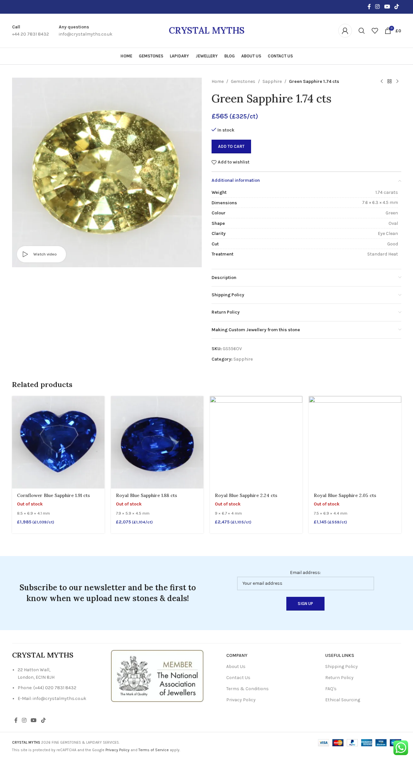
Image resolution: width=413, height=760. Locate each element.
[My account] (345, 30)
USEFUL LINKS (339, 655)
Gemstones (243, 81)
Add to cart (231, 146)
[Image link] (157, 675)
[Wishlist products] (374, 30)
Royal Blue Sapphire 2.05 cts (345, 495)
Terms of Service (153, 750)
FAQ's (331, 688)
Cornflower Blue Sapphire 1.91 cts (53, 495)
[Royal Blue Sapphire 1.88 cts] (157, 442)
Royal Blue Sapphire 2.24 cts (246, 495)
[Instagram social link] (377, 7)
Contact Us (238, 677)
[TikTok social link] (396, 7)
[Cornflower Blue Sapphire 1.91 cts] (58, 442)
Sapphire (272, 81)
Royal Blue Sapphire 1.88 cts (146, 495)
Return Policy (339, 677)
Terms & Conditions (247, 688)
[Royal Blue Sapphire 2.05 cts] (355, 442)
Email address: (305, 572)
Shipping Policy (341, 666)
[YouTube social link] (387, 7)
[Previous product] (382, 81)
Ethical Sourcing (342, 700)
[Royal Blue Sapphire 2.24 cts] (256, 442)
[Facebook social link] (369, 7)
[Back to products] (389, 81)
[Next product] (397, 81)
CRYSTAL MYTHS (207, 30)
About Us (236, 666)
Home (218, 81)
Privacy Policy (241, 700)
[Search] (361, 30)
